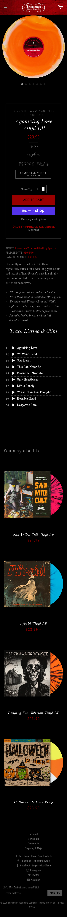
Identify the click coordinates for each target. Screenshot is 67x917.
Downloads (33, 838)
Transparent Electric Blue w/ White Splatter (33, 163)
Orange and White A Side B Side (33, 174)
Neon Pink (33, 154)
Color (33, 147)
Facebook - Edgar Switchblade (35, 865)
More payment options (33, 219)
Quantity (26, 189)
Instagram (35, 870)
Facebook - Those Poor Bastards (35, 856)
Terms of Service (47, 902)
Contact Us (33, 843)
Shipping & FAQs (33, 848)
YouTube (35, 879)
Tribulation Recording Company (22, 902)
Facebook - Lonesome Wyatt (35, 860)
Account (33, 834)
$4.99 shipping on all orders (33, 228)
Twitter (35, 875)
